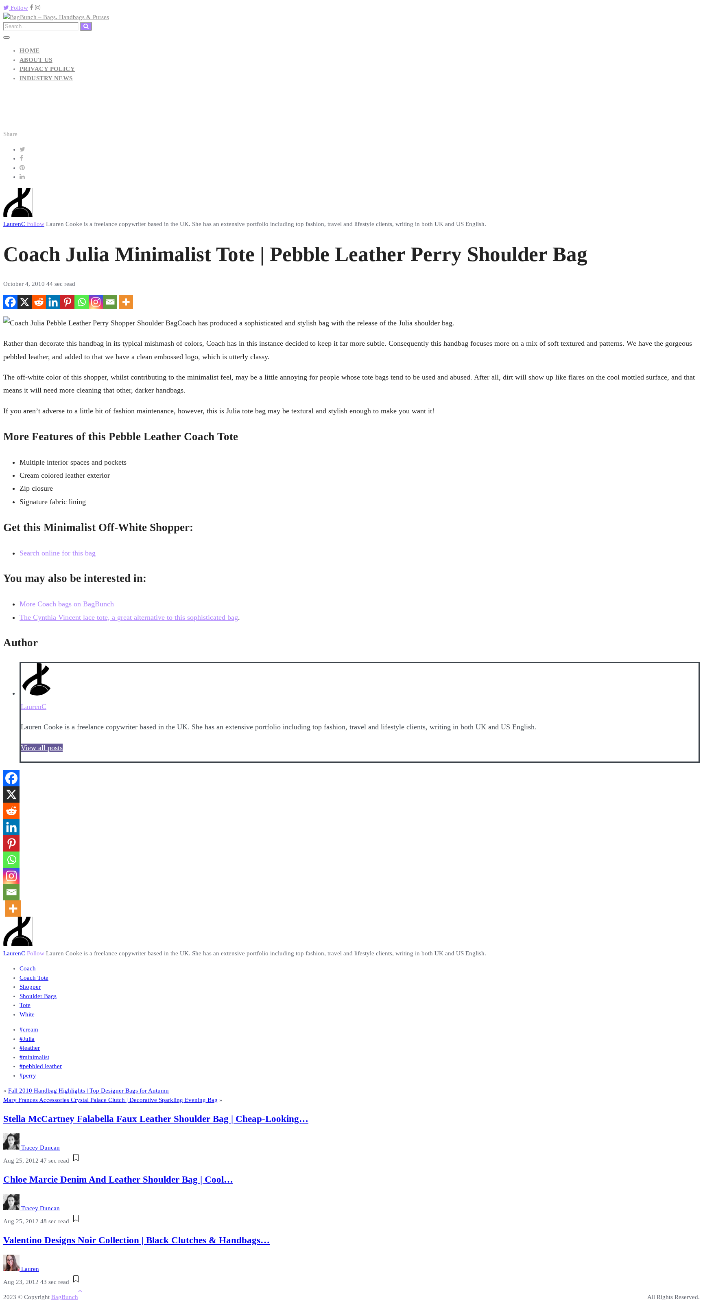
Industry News (46, 78)
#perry (28, 1075)
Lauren (30, 1269)
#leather (30, 1048)
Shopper (30, 986)
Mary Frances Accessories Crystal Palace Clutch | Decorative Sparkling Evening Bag (110, 1100)
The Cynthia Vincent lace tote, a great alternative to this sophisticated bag (129, 617)
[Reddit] (39, 302)
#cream (29, 1029)
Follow (18, 7)
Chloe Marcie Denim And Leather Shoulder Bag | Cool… (118, 1179)
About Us (36, 60)
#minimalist (34, 1057)
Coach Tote (34, 977)
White (27, 1014)
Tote (25, 1005)
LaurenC (23, 224)
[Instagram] (96, 302)
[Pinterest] (67, 302)
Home (30, 50)
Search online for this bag (58, 553)
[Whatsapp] (81, 302)
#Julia (27, 1039)
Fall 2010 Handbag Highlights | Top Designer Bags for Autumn (88, 1090)
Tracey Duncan (40, 1147)
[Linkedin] (53, 302)
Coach (28, 968)
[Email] (110, 302)
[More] (126, 302)
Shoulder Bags (38, 996)
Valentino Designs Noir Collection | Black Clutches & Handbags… (136, 1240)
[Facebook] (10, 302)
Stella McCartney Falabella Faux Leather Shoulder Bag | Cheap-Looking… (155, 1119)
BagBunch (64, 1297)
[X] (24, 302)
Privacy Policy (47, 69)
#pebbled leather (41, 1066)
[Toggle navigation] (6, 37)
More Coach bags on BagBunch (67, 604)
